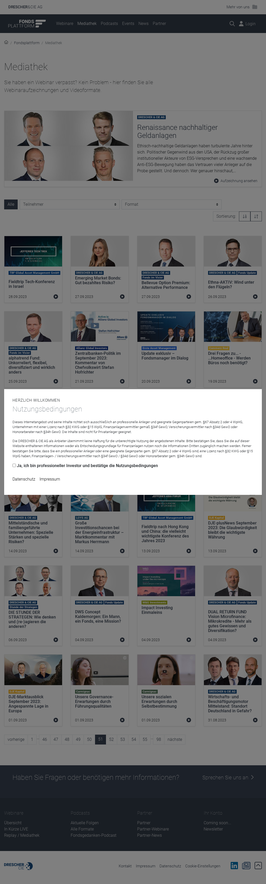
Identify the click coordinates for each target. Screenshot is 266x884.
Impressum (49, 479)
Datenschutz (23, 479)
